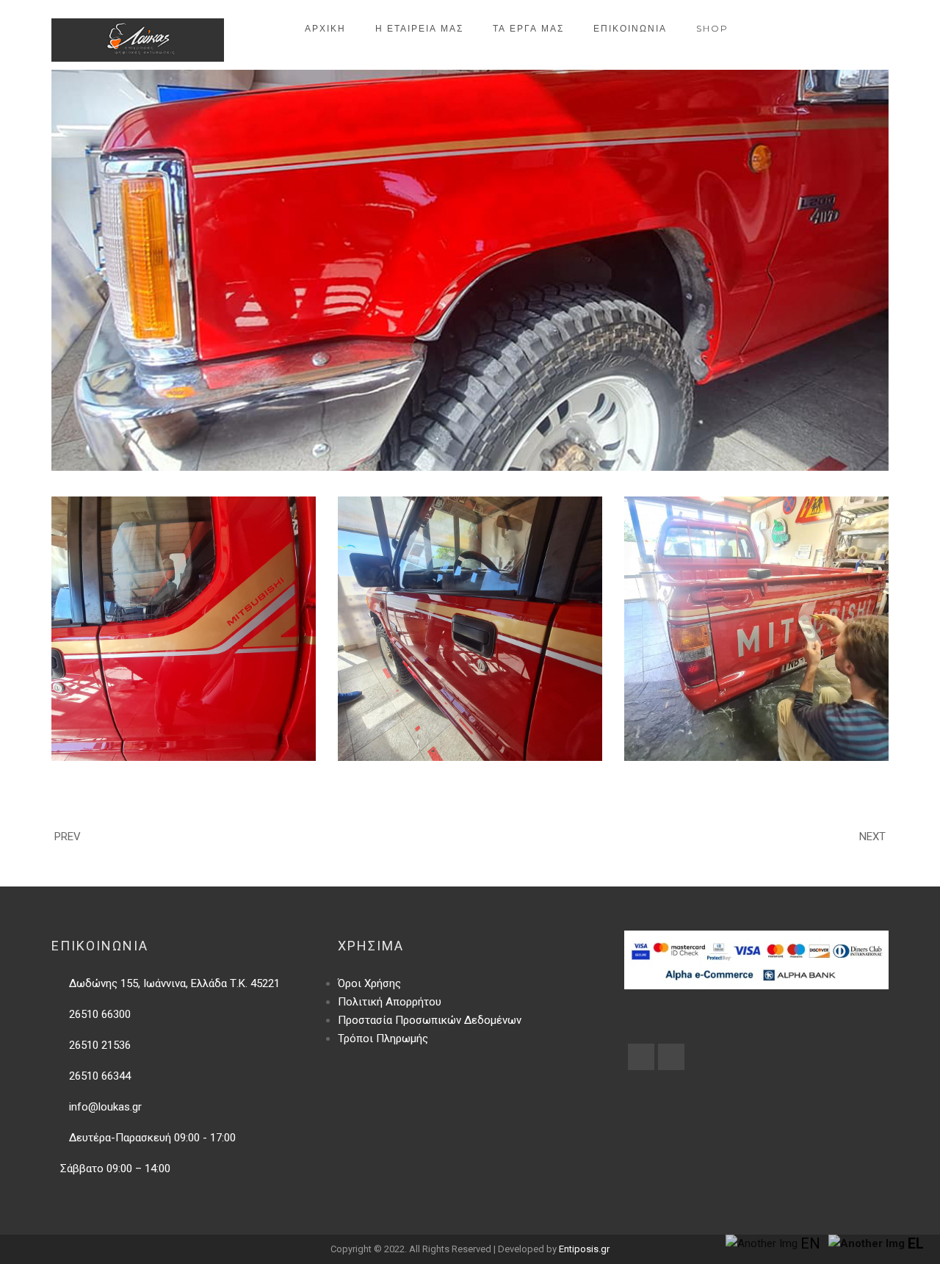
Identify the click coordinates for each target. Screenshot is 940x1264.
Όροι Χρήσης (369, 983)
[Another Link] (641, 1057)
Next (872, 836)
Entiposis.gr (584, 1248)
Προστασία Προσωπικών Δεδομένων (429, 1020)
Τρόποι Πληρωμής (383, 1038)
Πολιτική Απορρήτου (389, 1001)
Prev (67, 836)
